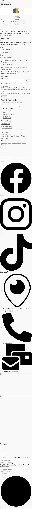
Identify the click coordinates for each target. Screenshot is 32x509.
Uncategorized (22, 67)
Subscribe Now (5, 463)
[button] (0, 508)
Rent (1, 450)
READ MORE (4, 76)
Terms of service (7, 469)
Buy (1, 448)
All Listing (17, 17)
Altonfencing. (12, 465)
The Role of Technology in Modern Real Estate (14, 88)
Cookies (4, 473)
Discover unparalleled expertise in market (12, 97)
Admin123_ (4, 67)
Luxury (19, 143)
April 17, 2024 (4, 138)
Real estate (4, 145)
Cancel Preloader (5, 3)
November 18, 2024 (12, 67)
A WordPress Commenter (10, 103)
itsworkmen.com (5, 466)
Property (6, 116)
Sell (1, 452)
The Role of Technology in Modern (13, 130)
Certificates (17, 19)
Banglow (6, 112)
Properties (3, 454)
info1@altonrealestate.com (7, 57)
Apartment (7, 111)
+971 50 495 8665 (5, 49)
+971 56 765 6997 (5, 52)
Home (17, 16)
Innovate (14, 143)
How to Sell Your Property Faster (13, 136)
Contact (17, 25)
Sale (9, 145)
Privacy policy (6, 471)
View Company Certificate (18, 21)
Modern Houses (8, 114)
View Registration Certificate (18, 23)
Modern (24, 143)
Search (3, 78)
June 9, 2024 (4, 132)
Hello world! (6, 69)
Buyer (9, 143)
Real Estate (7, 118)
